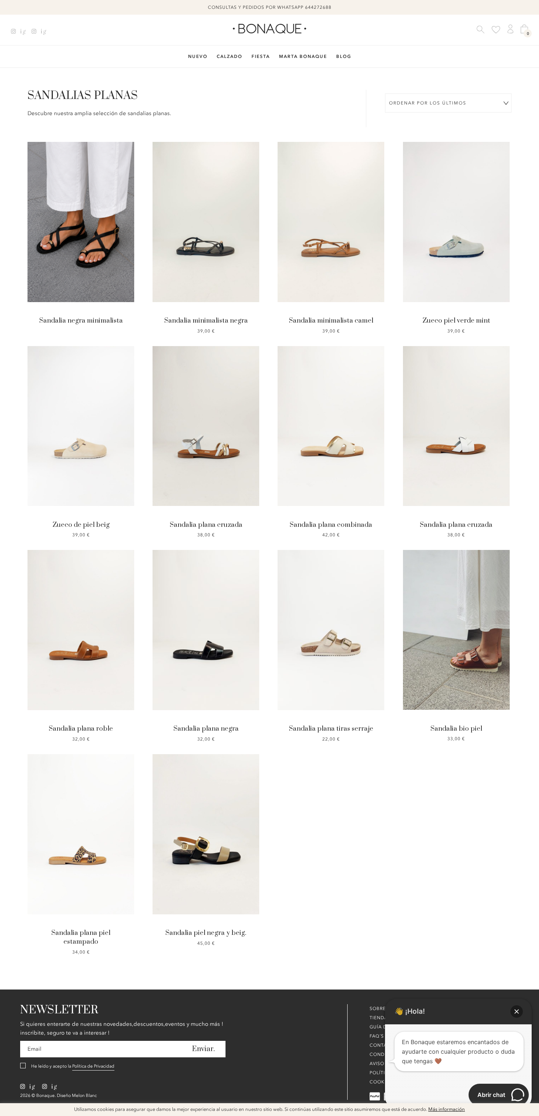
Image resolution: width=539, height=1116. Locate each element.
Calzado (229, 56)
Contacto (383, 1045)
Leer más (81, 200)
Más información (446, 1109)
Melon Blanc (84, 1095)
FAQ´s (377, 1036)
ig (22, 31)
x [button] (528, 1111)
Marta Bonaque (303, 56)
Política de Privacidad (93, 1066)
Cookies (381, 1082)
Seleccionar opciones (457, 603)
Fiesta (261, 56)
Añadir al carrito (206, 195)
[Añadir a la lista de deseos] (45, 200)
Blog (343, 56)
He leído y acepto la (72, 1066)
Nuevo (198, 56)
